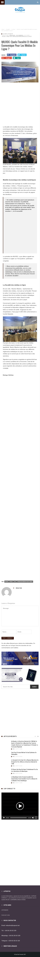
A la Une (5, 33)
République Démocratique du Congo (22, 36)
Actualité (10, 33)
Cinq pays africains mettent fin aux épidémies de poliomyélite (23, 753)
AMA (13, 749)
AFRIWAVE (4, 910)
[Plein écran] (36, 818)
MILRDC (4, 36)
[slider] (18, 817)
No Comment (19, 35)
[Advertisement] (20, 18)
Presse (8, 36)
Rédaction (12, 35)
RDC (11, 36)
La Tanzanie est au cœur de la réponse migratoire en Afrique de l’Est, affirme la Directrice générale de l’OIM (24, 762)
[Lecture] (4, 818)
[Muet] (33, 818)
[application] (20, 806)
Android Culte (5, 915)
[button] (20, 806)
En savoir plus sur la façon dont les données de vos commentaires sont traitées (18, 645)
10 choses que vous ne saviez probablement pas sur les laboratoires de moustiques (24, 770)
